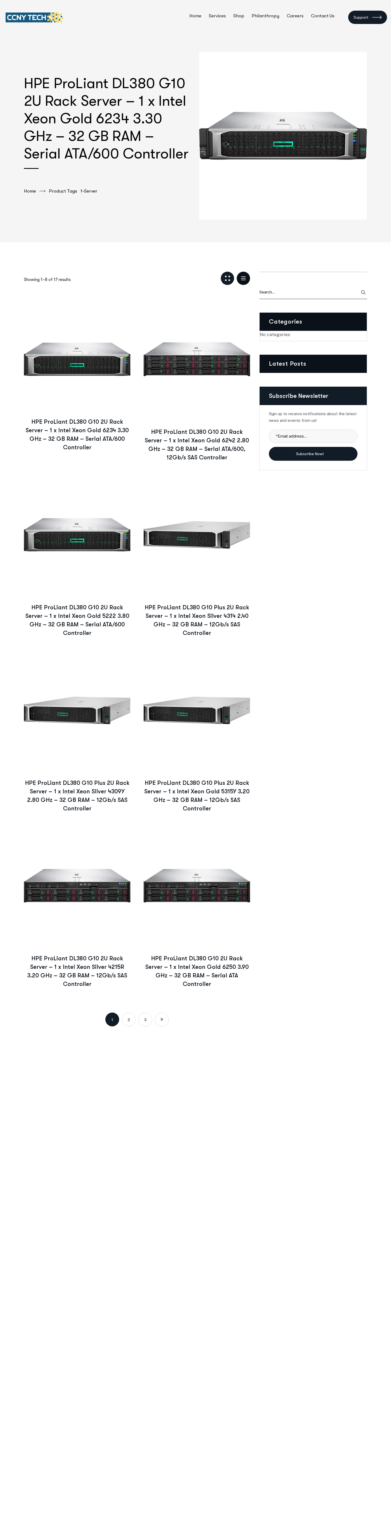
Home (30, 191)
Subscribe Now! (310, 453)
